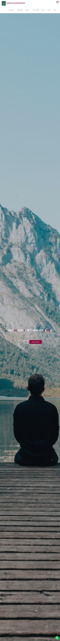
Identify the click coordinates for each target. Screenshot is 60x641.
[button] (57, 638)
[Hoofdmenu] (57, 3)
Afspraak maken (35, 342)
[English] (58, 1)
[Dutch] (57, 1)
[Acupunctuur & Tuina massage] (4, 3)
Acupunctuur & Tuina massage (15, 3)
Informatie (23, 342)
